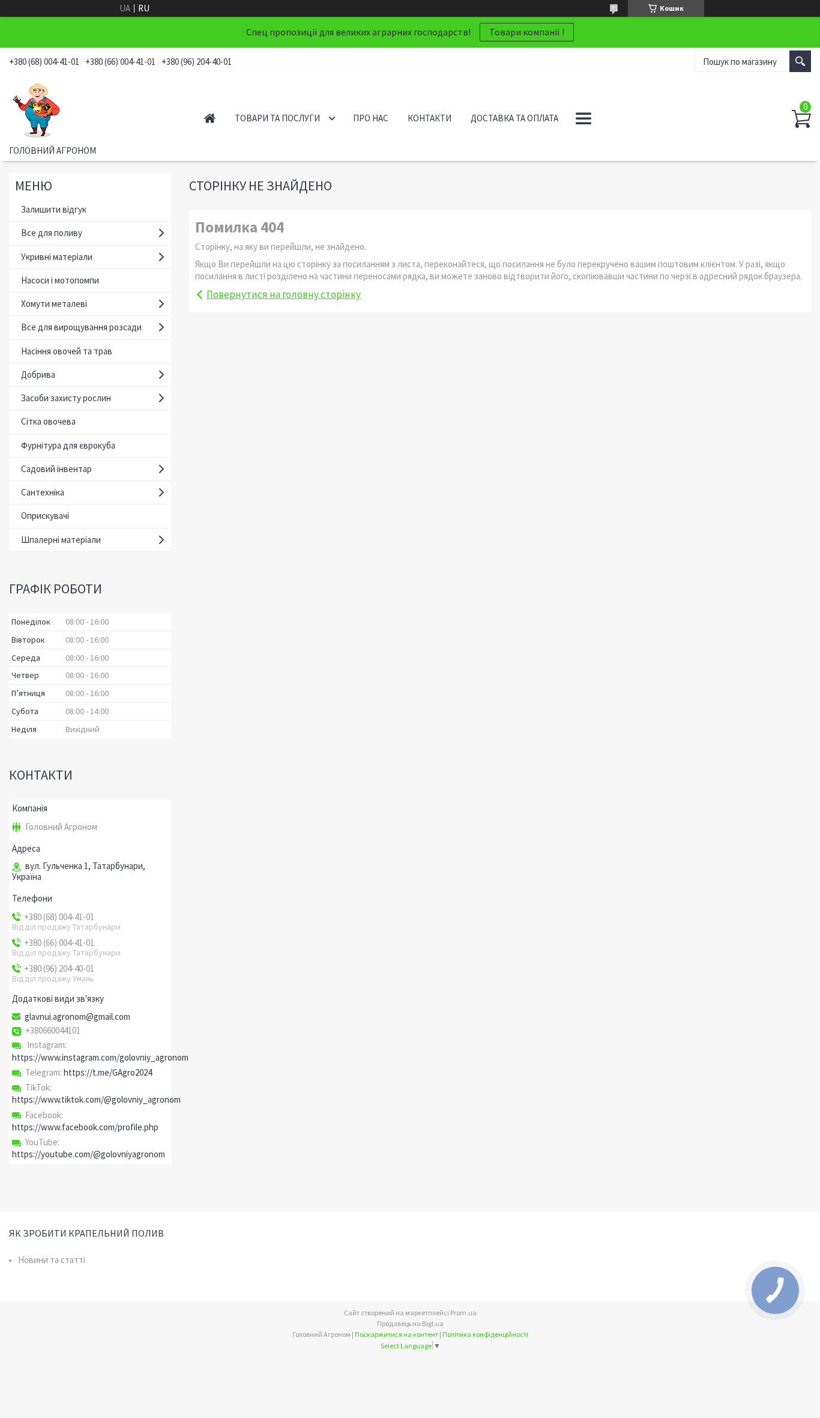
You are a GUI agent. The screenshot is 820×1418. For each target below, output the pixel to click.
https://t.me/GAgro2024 (108, 1072)
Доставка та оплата (514, 118)
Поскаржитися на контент (396, 1334)
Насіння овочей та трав (66, 351)
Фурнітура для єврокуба (68, 445)
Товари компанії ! (526, 32)
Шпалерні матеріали (61, 539)
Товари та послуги (277, 118)
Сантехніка (42, 492)
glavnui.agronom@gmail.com (77, 1016)
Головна (210, 118)
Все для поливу (51, 232)
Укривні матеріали (56, 256)
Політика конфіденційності (485, 1334)
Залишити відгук (53, 209)
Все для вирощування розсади (81, 327)
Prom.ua (463, 1312)
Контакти (429, 118)
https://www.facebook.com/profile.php (85, 1127)
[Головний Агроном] (93, 107)
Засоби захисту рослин (66, 398)
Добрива (38, 374)
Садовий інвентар (56, 468)
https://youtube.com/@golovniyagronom (88, 1154)
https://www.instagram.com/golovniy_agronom (100, 1057)
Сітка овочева (48, 421)
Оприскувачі (45, 515)
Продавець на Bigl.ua (410, 1323)
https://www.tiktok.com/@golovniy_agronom (96, 1099)
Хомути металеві (54, 303)
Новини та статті (51, 1259)
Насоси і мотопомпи (60, 280)
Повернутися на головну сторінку (284, 294)
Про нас (370, 118)
